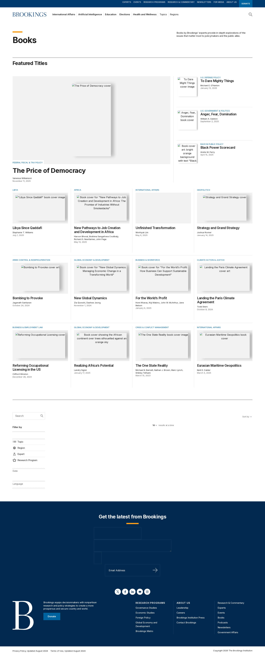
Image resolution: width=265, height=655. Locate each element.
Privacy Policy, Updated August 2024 (30, 651)
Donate (246, 3)
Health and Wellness (145, 14)
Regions (174, 14)
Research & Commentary (181, 2)
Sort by (245, 416)
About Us (232, 2)
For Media (219, 2)
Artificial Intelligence (90, 14)
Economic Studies (145, 612)
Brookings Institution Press (191, 617)
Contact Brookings (186, 622)
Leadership (182, 607)
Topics (163, 14)
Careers (181, 612)
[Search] (250, 14)
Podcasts (223, 622)
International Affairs (63, 14)
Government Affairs (228, 632)
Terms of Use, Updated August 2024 (68, 651)
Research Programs (154, 2)
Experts (127, 2)
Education (110, 14)
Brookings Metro (144, 631)
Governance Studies (146, 607)
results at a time (166, 425)
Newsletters (204, 2)
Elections (124, 14)
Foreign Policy (143, 617)
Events (137, 2)
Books (221, 617)
